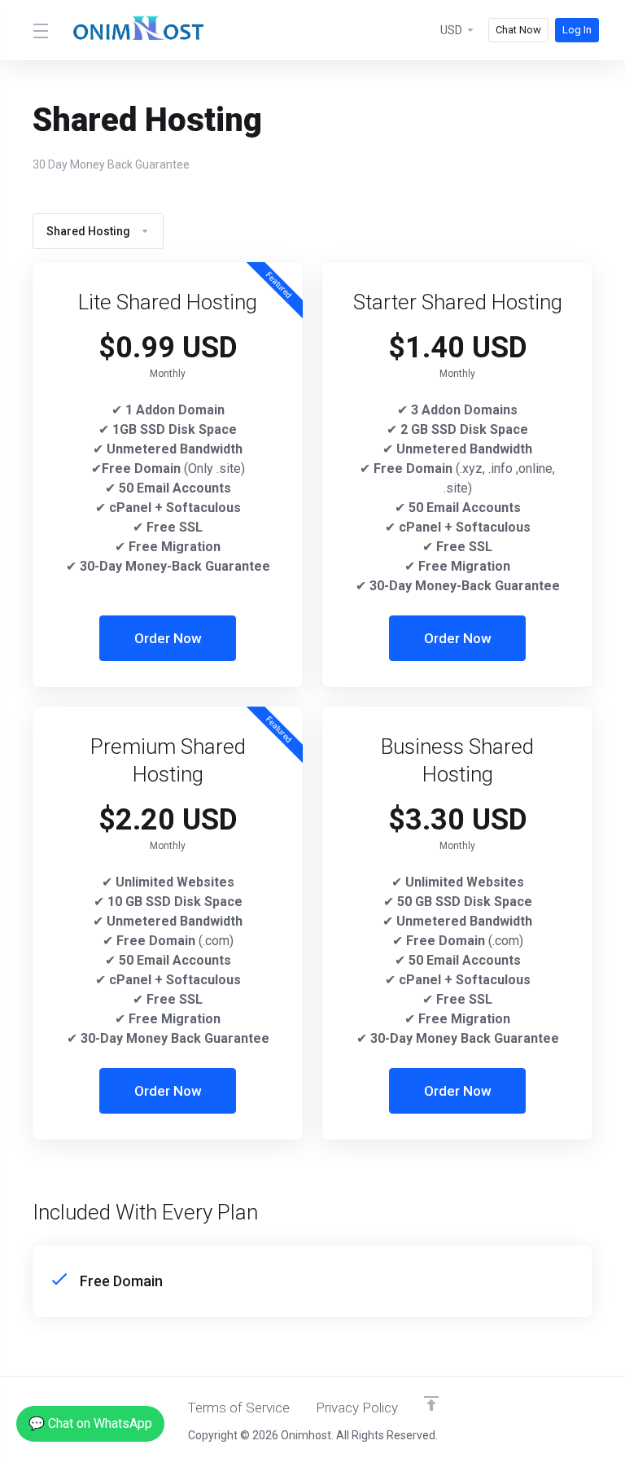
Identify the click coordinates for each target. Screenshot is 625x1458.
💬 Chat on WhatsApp (90, 1423)
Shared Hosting (88, 231)
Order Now (168, 638)
